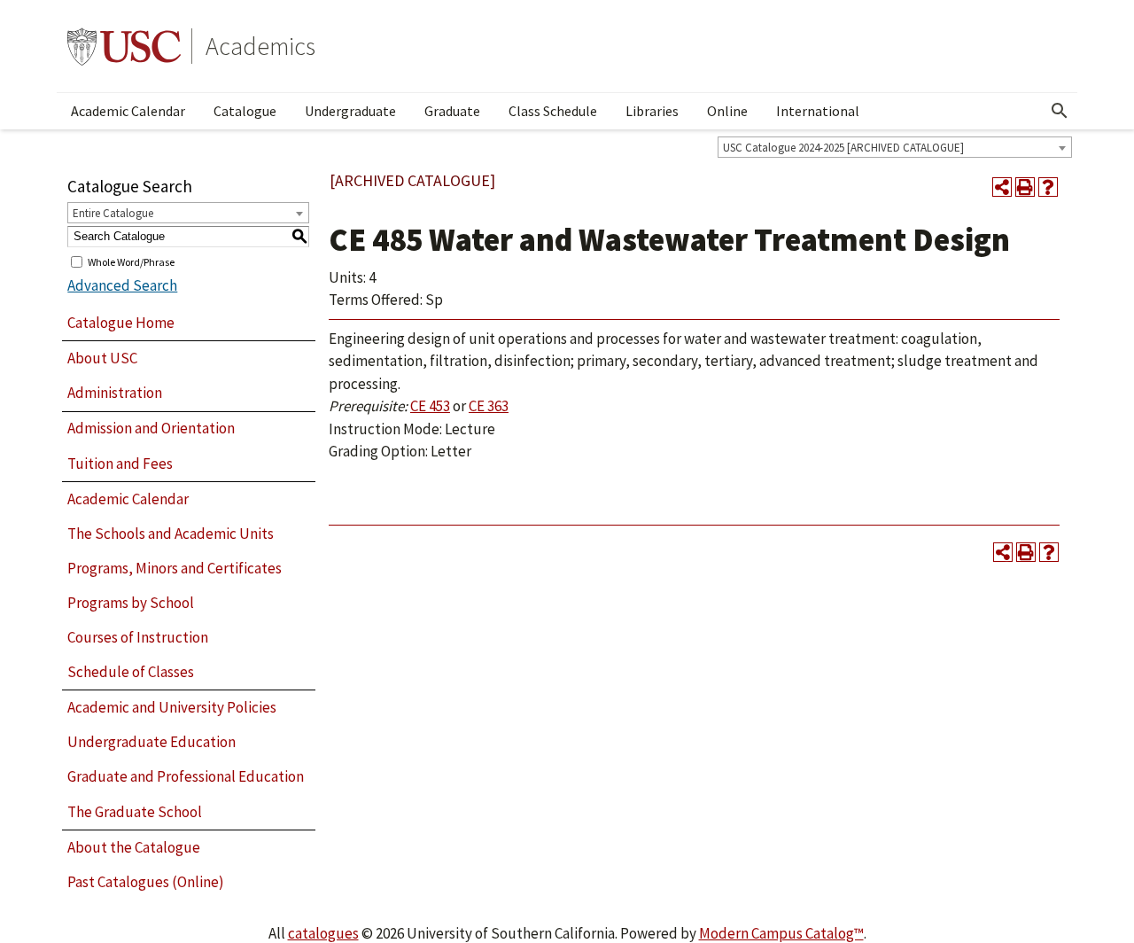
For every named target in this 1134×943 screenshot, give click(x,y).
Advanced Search (122, 285)
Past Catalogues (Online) (145, 882)
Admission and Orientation (151, 428)
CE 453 (430, 406)
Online (727, 111)
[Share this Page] (1002, 187)
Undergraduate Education (151, 742)
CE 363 (489, 406)
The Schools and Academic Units (170, 533)
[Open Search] (1059, 111)
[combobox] (895, 147)
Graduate (452, 111)
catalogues (323, 933)
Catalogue (245, 111)
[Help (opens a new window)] (1048, 187)
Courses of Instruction (137, 637)
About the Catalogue (133, 847)
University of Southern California (124, 46)
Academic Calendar (128, 111)
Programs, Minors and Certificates (174, 568)
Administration (114, 392)
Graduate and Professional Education (185, 776)
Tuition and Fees (120, 463)
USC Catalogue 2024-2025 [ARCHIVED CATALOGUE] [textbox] (843, 147)
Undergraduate (350, 111)
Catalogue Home (121, 322)
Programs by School (130, 602)
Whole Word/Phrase (131, 261)
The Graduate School (134, 812)
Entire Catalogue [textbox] (113, 213)
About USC (102, 358)
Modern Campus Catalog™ (781, 933)
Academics (260, 46)
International (817, 111)
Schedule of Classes (130, 672)
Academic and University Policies (171, 707)
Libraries (652, 111)
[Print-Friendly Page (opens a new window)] (1025, 187)
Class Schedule (553, 111)
